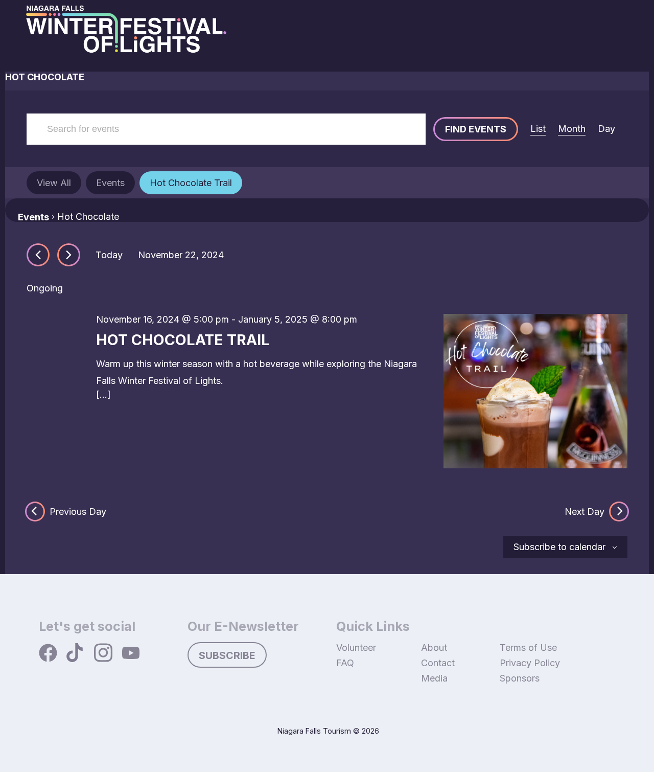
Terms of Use (528, 647)
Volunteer (356, 647)
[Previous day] (38, 255)
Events (33, 217)
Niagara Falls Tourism (314, 730)
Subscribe (227, 655)
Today (109, 254)
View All (54, 182)
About (434, 647)
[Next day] (69, 255)
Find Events (475, 129)
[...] (103, 394)
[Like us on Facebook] (48, 654)
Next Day (584, 511)
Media (434, 678)
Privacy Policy (530, 662)
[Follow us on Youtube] (131, 654)
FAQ (345, 662)
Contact (438, 662)
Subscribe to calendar (559, 546)
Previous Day (78, 511)
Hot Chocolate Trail (191, 182)
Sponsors (520, 678)
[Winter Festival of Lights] (126, 35)
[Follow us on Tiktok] (75, 653)
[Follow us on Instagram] (103, 653)
